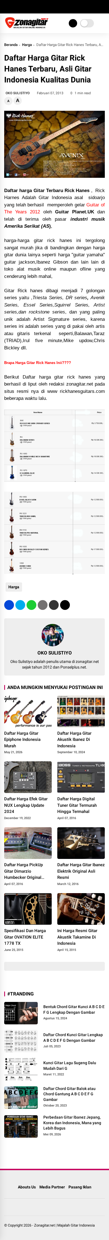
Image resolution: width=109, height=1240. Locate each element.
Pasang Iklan (79, 1187)
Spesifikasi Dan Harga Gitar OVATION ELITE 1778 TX (25, 937)
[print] (43, 605)
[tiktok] (40, 6)
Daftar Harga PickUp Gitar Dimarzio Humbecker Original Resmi (23, 871)
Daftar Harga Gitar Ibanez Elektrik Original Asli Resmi (81, 871)
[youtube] (32, 6)
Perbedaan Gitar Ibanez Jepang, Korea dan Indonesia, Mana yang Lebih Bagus (72, 1122)
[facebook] (7, 6)
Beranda (11, 45)
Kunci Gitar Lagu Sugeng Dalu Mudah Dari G (69, 1066)
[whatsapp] (31, 605)
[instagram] (23, 6)
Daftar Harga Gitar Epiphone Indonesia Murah (22, 739)
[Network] (73, 23)
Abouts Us (27, 1187)
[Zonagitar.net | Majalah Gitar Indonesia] (26, 27)
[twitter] (15, 6)
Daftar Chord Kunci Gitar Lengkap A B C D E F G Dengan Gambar (73, 1037)
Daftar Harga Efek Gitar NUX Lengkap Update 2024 (26, 805)
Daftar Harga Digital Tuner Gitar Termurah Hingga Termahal (77, 805)
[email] (54, 605)
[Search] (103, 7)
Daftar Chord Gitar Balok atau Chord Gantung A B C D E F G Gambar (69, 1094)
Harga (27, 45)
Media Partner (52, 1187)
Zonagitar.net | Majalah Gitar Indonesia (64, 1225)
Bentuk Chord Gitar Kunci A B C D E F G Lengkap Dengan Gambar (74, 1009)
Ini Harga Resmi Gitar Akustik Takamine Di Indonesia (77, 937)
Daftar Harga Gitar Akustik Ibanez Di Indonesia (74, 739)
